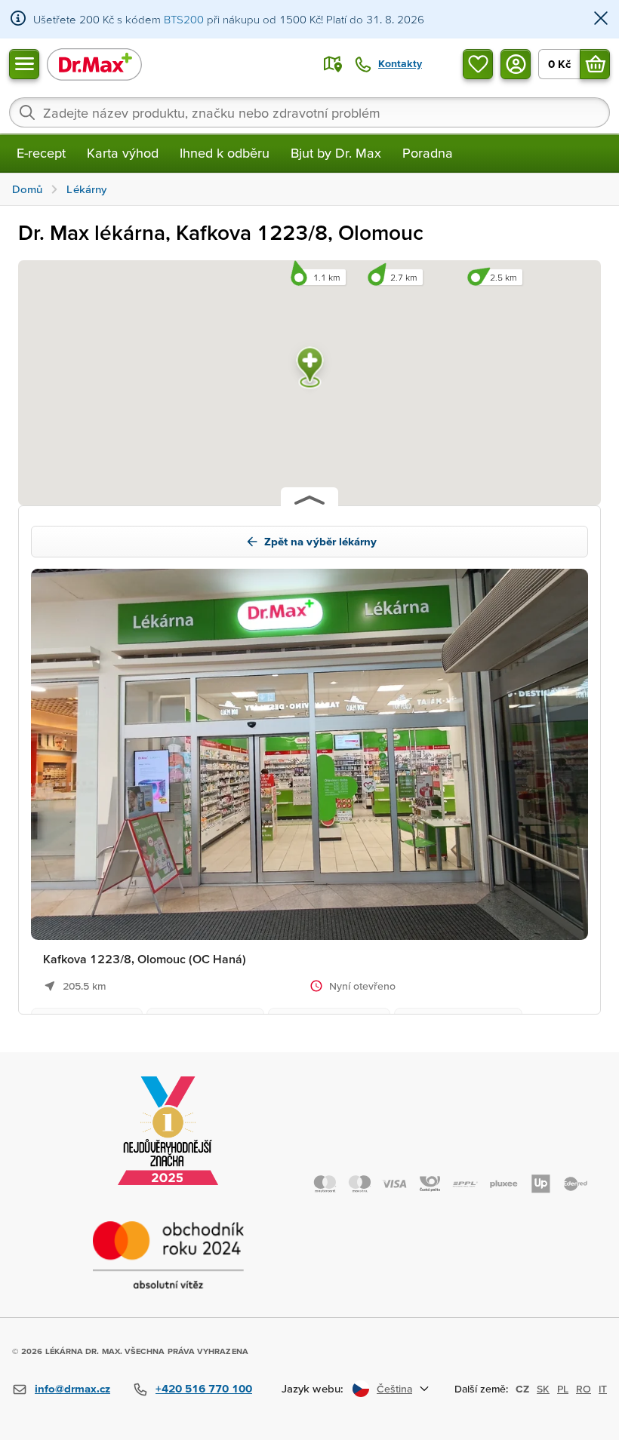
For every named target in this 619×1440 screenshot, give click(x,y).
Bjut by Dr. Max (336, 153)
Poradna (427, 153)
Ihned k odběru (224, 153)
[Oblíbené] (478, 64)
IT (603, 1389)
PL (562, 1389)
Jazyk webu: (312, 1388)
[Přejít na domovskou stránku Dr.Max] (94, 64)
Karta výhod (123, 153)
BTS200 (184, 19)
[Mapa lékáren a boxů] (333, 64)
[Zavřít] (601, 19)
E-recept (41, 153)
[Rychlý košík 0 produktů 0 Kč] (595, 64)
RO (583, 1389)
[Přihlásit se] (515, 64)
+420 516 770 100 (204, 1388)
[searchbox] (309, 112)
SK (543, 1389)
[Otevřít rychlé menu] (24, 64)
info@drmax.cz (72, 1388)
